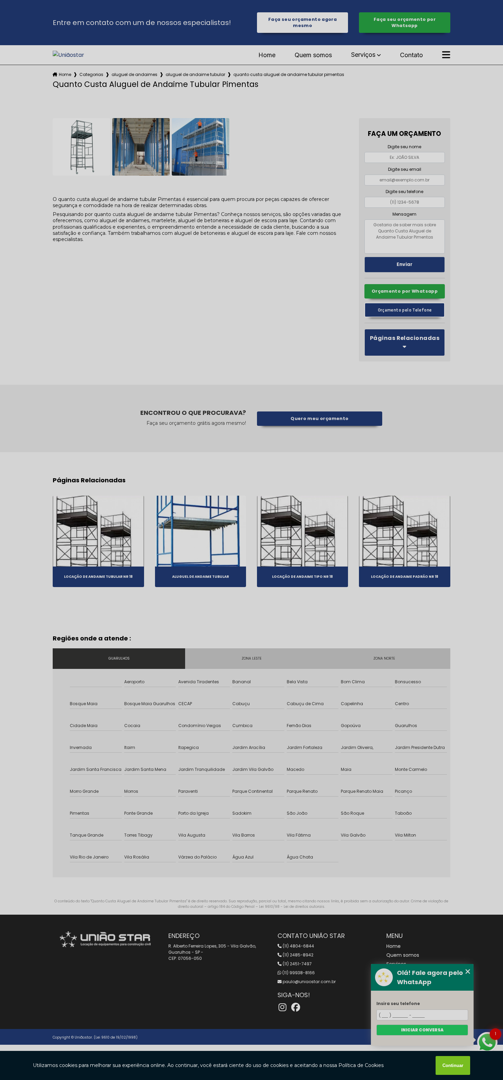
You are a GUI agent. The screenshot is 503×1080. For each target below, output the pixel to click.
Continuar (452, 1065)
